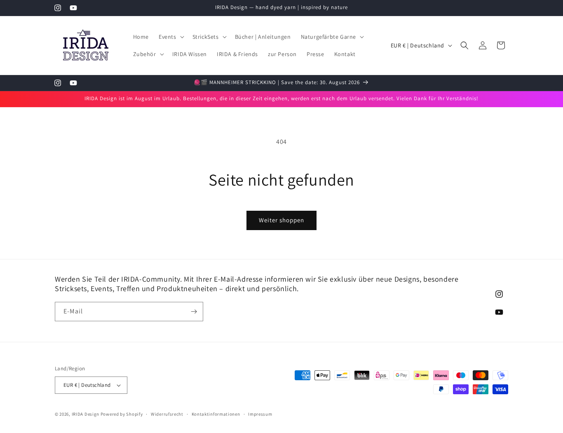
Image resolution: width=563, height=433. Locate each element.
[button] (171, 36)
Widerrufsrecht (167, 414)
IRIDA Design (85, 414)
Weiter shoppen (281, 220)
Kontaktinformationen (216, 414)
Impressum (260, 414)
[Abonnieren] (194, 311)
